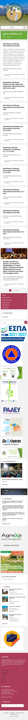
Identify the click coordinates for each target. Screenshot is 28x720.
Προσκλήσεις (7, 75)
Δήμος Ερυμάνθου (14, 97)
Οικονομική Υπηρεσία (20, 712)
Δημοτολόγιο (6, 712)
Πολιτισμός (3, 675)
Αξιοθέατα (12, 594)
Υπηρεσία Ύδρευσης (14, 714)
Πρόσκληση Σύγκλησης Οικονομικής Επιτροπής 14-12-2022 (14, 232)
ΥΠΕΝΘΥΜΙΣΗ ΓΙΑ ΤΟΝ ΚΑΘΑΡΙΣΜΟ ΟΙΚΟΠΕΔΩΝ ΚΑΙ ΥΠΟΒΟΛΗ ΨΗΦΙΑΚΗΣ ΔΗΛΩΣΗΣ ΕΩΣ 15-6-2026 (12, 501)
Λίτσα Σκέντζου (13, 284)
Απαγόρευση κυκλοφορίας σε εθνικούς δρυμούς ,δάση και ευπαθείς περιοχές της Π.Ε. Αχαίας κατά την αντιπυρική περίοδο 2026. (13, 514)
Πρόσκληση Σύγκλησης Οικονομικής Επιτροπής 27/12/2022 (11, 170)
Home (4, 37)
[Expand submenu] (25, 298)
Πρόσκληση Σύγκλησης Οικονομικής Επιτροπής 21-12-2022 (14, 191)
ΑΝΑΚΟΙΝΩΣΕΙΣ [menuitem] (5, 305)
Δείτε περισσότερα (6, 523)
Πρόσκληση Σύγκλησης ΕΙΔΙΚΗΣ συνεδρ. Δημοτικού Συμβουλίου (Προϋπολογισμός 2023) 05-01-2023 (14, 85)
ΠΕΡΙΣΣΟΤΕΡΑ (4, 484)
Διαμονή (3, 679)
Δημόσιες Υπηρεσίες (5, 672)
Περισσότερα (4, 623)
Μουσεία (16, 620)
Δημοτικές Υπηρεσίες (5, 670)
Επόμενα (17, 290)
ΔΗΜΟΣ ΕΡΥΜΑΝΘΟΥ (14, 74)
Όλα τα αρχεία (5, 316)
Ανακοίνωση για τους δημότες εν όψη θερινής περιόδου (12, 519)
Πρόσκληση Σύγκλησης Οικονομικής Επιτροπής (11, 45)
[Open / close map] (25, 27)
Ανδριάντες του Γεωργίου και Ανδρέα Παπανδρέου (17, 597)
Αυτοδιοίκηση (20, 284)
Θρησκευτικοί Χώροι (19, 594)
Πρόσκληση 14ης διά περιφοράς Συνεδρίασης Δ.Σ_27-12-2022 (11, 149)
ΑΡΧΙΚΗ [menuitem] (4, 295)
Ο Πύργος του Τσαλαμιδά (14, 606)
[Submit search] (25, 322)
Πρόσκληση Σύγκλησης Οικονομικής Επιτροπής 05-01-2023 (14, 107)
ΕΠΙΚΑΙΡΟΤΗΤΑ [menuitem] (5, 302)
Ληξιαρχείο (12, 712)
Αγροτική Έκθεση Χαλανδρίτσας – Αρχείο (12, 479)
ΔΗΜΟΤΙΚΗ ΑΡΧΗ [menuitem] (6, 297)
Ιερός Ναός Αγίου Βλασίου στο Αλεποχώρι (15, 589)
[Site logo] (14, 23)
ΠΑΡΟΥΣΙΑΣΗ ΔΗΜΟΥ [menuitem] (7, 300)
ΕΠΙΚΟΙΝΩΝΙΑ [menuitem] (5, 307)
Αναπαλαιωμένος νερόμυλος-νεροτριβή (15, 615)
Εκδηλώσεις (3, 681)
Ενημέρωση (9, 37)
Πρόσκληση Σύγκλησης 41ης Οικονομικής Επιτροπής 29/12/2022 (13, 128)
